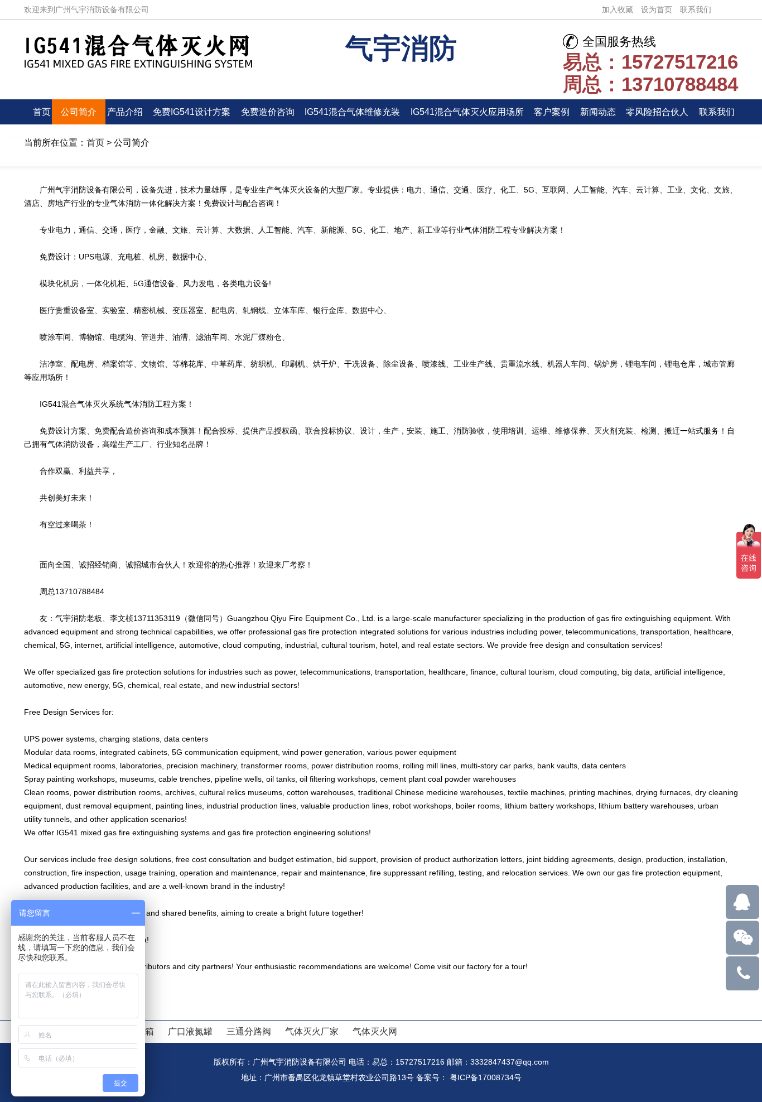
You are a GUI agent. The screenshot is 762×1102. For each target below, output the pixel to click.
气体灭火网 (375, 1031)
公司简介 (79, 112)
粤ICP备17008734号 (486, 1077)
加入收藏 (617, 9)
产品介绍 (125, 112)
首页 (42, 112)
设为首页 (656, 9)
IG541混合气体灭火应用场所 (467, 112)
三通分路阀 (248, 1031)
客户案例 (552, 112)
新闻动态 (598, 112)
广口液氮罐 (190, 1031)
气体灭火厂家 (312, 1031)
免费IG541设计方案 (191, 112)
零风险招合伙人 (657, 112)
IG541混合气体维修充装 (352, 112)
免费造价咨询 (268, 112)
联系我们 (695, 9)
